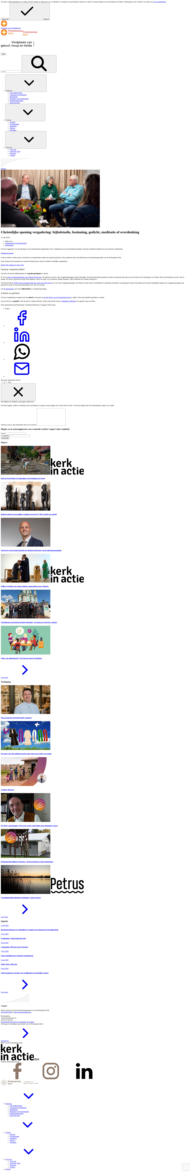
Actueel (8, 120)
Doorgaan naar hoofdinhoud (11, 28)
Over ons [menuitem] (13, 149)
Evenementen (14, 1136)
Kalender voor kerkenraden (19, 1112)
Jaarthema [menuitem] (13, 126)
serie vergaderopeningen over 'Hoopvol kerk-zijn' (24, 277)
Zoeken (8, 1169)
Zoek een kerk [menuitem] (15, 103)
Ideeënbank (14, 1110)
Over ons (9, 147)
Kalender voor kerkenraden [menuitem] (19, 99)
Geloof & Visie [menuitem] (15, 151)
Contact (12, 1167)
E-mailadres (5, 436)
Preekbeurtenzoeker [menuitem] (16, 101)
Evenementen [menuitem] (14, 124)
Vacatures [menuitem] (13, 130)
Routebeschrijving (7, 1022)
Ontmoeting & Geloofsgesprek (16, 243)
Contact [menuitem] (12, 155)
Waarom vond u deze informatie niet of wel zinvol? (18, 425)
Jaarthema (13, 1138)
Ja (4, 382)
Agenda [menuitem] (12, 122)
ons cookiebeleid (160, 2)
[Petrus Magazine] (36, 1060)
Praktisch (9, 91)
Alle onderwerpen (16, 1106)
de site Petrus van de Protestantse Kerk (57, 297)
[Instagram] (51, 1079)
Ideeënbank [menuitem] (14, 97)
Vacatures (13, 1142)
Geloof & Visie (15, 1163)
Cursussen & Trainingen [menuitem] (18, 95)
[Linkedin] (84, 1079)
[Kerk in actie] (17, 1060)
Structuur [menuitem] (13, 153)
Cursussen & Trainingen (18, 1108)
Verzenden (5, 438)
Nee (9, 382)
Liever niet (5, 19)
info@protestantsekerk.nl (22, 1012)
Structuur (13, 1165)
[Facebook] (17, 1079)
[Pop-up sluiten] (18, 392)
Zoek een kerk (15, 1116)
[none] (97, 89)
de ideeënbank (9, 289)
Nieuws (3, 169)
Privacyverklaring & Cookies (24, 1022)
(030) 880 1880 (6, 1012)
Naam (3, 433)
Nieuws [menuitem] (12, 128)
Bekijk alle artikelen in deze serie (12, 265)
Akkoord (46, 19)
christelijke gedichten (68, 301)
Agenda (12, 1134)
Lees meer (4, 677)
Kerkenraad (9, 245)
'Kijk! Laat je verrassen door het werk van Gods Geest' (33, 283)
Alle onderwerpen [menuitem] (16, 93)
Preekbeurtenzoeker (16, 1114)
